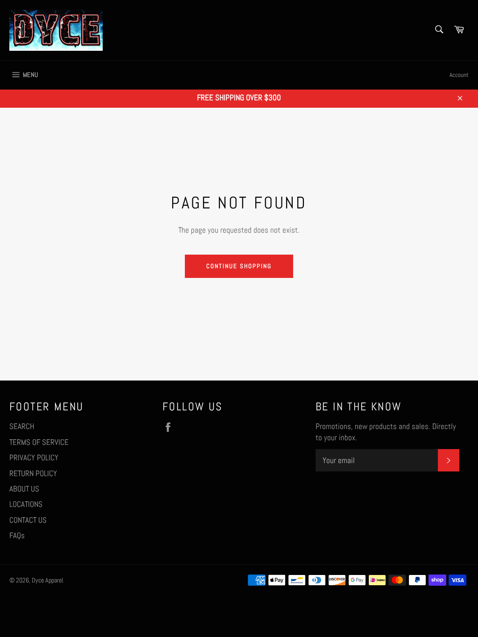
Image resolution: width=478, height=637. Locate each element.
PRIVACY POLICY (33, 457)
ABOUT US (24, 489)
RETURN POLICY (33, 473)
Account (459, 75)
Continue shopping (238, 266)
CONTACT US (28, 520)
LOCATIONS (25, 504)
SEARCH (21, 426)
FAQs (17, 535)
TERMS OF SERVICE (39, 442)
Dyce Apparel (47, 580)
